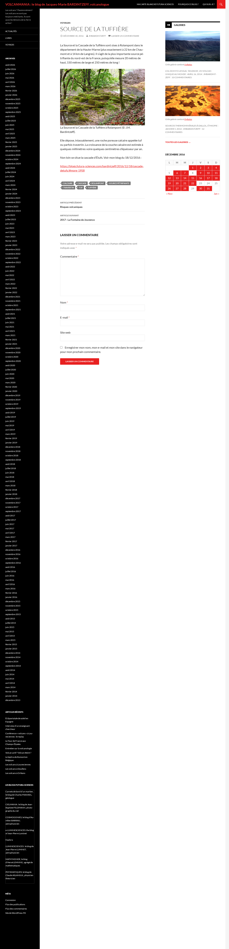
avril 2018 (10, 481)
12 (169, 178)
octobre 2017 (11, 507)
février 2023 (11, 240)
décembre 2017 (12, 498)
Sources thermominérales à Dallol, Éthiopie (191, 125)
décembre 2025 (12, 99)
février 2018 (11, 489)
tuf (81, 187)
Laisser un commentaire (125, 36)
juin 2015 (9, 627)
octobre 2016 (11, 558)
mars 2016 (10, 588)
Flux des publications (15, 904)
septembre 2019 (13, 408)
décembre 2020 (12, 348)
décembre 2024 (12, 150)
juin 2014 (9, 674)
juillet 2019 (10, 416)
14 (184, 178)
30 (200, 188)
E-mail (65, 317)
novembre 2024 (12, 155)
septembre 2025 (13, 112)
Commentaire (69, 256)
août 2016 (10, 567)
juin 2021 (9, 322)
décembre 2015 (12, 601)
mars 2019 (10, 434)
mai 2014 (9, 678)
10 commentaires (182, 77)
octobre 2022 (11, 258)
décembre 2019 (12, 395)
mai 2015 (9, 631)
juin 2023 (9, 223)
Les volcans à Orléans (15, 773)
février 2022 (11, 288)
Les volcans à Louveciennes (18, 764)
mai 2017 (9, 528)
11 (216, 172)
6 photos (188, 64)
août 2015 (10, 618)
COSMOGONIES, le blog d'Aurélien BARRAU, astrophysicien (20, 820)
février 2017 (11, 541)
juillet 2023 (10, 219)
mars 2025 (10, 137)
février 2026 (11, 90)
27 (177, 188)
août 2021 (10, 313)
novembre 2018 (12, 451)
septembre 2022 (13, 262)
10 (208, 172)
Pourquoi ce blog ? (188, 4)
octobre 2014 (11, 661)
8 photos (188, 119)
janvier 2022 (11, 292)
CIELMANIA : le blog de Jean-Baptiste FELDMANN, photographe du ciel (19, 807)
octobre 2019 (11, 404)
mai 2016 (9, 580)
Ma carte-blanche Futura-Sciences (155, 4)
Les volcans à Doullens (15, 768)
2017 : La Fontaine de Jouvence (77, 217)
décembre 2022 (12, 249)
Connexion (10, 900)
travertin (68, 187)
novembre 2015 (12, 605)
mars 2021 (10, 335)
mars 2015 (10, 640)
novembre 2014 (12, 657)
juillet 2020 (10, 369)
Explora (9, 839)
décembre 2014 (12, 653)
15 (192, 178)
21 (184, 183)
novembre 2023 (12, 202)
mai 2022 (9, 275)
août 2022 (10, 266)
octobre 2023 (11, 206)
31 (208, 188)
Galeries (179, 24)
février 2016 (11, 592)
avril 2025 (10, 133)
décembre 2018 (12, 447)
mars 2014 (10, 687)
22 (192, 183)
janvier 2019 (11, 442)
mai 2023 (9, 228)
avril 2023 (10, 232)
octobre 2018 (11, 455)
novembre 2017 (12, 502)
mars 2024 (10, 185)
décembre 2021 (12, 296)
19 (169, 183)
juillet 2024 (10, 172)
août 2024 (10, 168)
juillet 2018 (10, 468)
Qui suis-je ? (209, 4)
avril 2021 (10, 331)
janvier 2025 (11, 146)
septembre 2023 (13, 210)
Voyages (65, 22)
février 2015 (11, 644)
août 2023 (10, 215)
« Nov (169, 193)
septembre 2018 (13, 459)
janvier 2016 (11, 597)
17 (208, 178)
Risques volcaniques (71, 204)
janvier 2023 (11, 245)
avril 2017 (10, 532)
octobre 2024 (11, 159)
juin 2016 (9, 575)
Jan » (216, 193)
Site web (65, 332)
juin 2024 (9, 176)
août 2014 (10, 670)
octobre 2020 (11, 356)
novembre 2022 (12, 253)
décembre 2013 (12, 700)
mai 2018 (9, 477)
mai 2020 (9, 378)
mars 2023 (10, 236)
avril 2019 (10, 429)
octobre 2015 (11, 610)
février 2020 (11, 386)
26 (169, 188)
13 (177, 178)
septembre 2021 (13, 309)
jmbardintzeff (97, 36)
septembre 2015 (13, 614)
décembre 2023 (12, 198)
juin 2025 (9, 125)
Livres (8, 38)
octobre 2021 (11, 305)
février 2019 (11, 438)
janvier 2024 (11, 193)
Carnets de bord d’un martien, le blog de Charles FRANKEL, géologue (19, 794)
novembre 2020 (12, 352)
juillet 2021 (10, 318)
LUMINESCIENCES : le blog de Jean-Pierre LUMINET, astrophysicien (20, 849)
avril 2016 (10, 584)
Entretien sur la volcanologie (18, 748)
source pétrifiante (119, 183)
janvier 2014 (11, 695)
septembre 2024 (13, 163)
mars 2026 (10, 86)
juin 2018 (9, 472)
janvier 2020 (11, 391)
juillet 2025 (10, 120)
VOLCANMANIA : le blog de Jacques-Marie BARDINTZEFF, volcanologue (57, 4)
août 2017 (10, 515)
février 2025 (11, 142)
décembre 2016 (12, 550)
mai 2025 (9, 129)
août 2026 (10, 64)
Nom (64, 302)
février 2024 (11, 189)
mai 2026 (9, 77)
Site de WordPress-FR (15, 913)
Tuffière (92, 187)
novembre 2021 (12, 301)
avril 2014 (10, 683)
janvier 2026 (11, 95)
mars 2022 (10, 283)
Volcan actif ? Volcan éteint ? (18, 752)
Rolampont (97, 183)
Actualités (11, 31)
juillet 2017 (10, 519)
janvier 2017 (11, 545)
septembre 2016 (13, 562)
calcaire (67, 183)
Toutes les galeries (178, 142)
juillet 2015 (10, 623)
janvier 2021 (11, 344)
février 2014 (11, 691)
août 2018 (10, 464)
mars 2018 (10, 485)
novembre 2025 (12, 103)
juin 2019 (9, 421)
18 (216, 178)
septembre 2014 (13, 665)
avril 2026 (10, 82)
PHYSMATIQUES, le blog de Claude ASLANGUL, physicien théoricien (19, 875)
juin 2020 (9, 374)
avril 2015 (10, 635)
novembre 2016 (12, 554)
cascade (81, 183)
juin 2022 (9, 271)
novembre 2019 (12, 399)
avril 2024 (10, 180)
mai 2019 (9, 425)
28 (184, 188)
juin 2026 (9, 73)
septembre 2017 (13, 511)
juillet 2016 (10, 571)
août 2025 (10, 116)
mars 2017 (10, 537)
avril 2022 (10, 279)
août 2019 (10, 412)
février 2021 (11, 339)
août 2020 (10, 365)
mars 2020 (10, 382)
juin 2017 (9, 524)
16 (200, 178)
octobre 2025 (11, 107)
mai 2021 (9, 326)
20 (177, 183)
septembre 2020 (13, 361)
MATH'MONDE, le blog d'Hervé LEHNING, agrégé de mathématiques (19, 862)
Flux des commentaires (16, 908)
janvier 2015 (11, 648)
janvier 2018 (11, 494)
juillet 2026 (10, 69)
